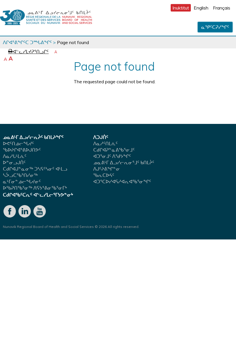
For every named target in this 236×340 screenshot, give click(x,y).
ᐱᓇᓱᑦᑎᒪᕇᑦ (105, 143)
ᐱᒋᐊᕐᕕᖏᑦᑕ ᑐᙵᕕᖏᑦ (27, 42)
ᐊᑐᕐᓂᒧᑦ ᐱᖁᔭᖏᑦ (112, 156)
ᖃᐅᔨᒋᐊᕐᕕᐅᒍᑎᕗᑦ (22, 150)
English (201, 8)
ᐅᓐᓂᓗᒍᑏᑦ (14, 162)
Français (221, 8)
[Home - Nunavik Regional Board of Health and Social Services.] (46, 18)
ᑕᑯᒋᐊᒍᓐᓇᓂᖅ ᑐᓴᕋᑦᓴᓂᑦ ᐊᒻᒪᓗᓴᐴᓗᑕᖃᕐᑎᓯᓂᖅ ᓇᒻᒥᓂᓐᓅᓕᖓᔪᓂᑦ (35, 175)
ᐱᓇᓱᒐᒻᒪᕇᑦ (14, 156)
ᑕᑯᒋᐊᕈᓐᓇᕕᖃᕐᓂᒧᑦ (114, 150)
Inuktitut (180, 8)
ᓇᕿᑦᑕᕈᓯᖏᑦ (215, 27)
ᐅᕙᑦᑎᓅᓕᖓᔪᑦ (18, 143)
